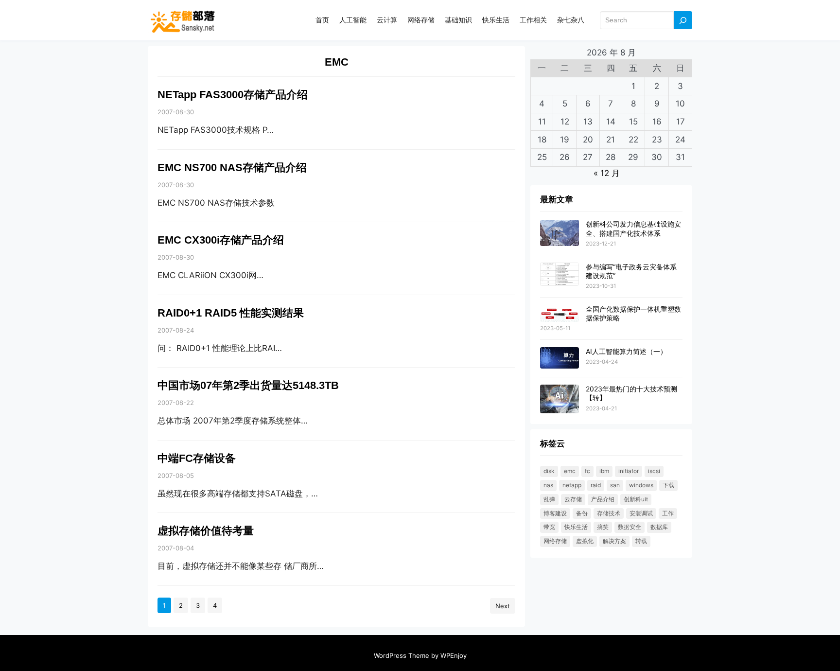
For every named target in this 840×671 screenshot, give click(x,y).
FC (587, 471)
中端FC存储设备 (197, 458)
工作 (668, 513)
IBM (604, 471)
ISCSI (654, 471)
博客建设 (555, 513)
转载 (641, 541)
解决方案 (614, 541)
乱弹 (549, 499)
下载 (668, 485)
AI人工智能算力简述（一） (626, 351)
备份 (582, 513)
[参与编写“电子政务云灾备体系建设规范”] (559, 275)
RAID (596, 485)
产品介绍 (602, 499)
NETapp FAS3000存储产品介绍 (233, 94)
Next (502, 606)
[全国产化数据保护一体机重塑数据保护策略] (559, 314)
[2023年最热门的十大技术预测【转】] (559, 399)
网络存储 (555, 541)
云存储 (573, 499)
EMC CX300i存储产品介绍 (221, 240)
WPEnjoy (453, 655)
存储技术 (608, 513)
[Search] (683, 20)
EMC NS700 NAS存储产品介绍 (232, 167)
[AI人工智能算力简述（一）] (559, 358)
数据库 (659, 526)
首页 (322, 20)
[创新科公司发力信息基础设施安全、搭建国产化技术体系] (559, 233)
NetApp (571, 485)
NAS (548, 485)
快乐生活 (576, 526)
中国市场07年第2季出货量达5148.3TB (248, 385)
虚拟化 (585, 541)
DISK (549, 471)
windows (641, 485)
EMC (570, 471)
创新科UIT (636, 499)
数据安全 (629, 526)
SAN (615, 485)
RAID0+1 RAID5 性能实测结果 (231, 313)
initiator (628, 471)
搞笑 (603, 526)
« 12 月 (607, 173)
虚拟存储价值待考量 (206, 531)
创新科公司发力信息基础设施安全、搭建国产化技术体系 (633, 228)
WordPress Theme (401, 655)
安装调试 (641, 513)
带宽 (549, 526)
